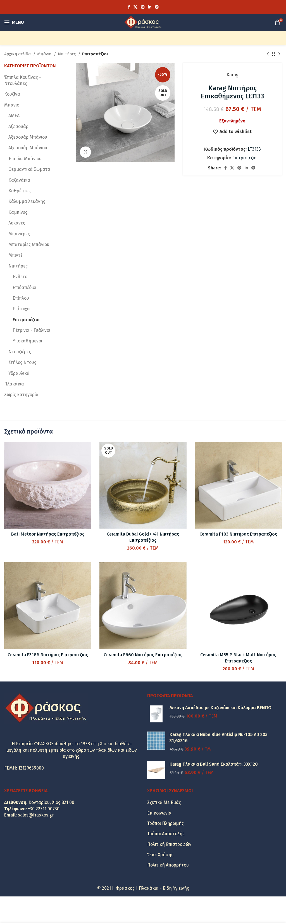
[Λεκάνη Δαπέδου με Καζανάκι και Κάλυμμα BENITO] (156, 714)
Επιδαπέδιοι (24, 287)
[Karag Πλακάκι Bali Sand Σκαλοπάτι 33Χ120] (156, 770)
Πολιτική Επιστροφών (169, 844)
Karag (233, 74)
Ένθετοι (20, 276)
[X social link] (135, 7)
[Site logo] (143, 22)
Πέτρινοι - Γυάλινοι (31, 330)
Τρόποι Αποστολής (166, 833)
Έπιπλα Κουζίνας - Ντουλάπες (22, 80)
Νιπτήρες (67, 53)
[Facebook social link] (129, 7)
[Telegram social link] (156, 7)
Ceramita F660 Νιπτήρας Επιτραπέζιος (143, 654)
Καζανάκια (19, 180)
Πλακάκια (14, 384)
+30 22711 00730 (43, 808)
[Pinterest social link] (142, 7)
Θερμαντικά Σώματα (29, 169)
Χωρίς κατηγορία (21, 394)
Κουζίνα (12, 94)
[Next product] (279, 54)
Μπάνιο (45, 53)
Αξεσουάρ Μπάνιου (27, 137)
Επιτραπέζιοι (95, 53)
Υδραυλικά (19, 373)
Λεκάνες (16, 223)
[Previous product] (268, 54)
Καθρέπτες (19, 190)
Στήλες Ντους (22, 362)
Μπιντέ (15, 255)
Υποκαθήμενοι (27, 341)
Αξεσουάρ (18, 126)
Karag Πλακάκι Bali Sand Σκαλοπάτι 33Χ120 (214, 764)
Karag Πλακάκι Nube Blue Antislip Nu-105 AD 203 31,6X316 (219, 737)
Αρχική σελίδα (18, 53)
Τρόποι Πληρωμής (165, 823)
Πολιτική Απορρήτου (168, 865)
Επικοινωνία (159, 813)
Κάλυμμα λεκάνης (26, 201)
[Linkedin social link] (149, 7)
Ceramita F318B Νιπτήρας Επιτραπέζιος (48, 654)
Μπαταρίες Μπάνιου (28, 244)
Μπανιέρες (19, 233)
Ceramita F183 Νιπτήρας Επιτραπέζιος (238, 534)
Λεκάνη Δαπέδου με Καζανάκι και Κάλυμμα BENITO (220, 707)
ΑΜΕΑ (14, 115)
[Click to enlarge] (85, 152)
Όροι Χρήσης (160, 854)
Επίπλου (21, 298)
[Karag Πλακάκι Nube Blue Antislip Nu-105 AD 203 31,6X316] (156, 742)
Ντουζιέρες (19, 351)
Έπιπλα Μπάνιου (25, 158)
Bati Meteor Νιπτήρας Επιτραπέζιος (47, 534)
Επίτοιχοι (21, 308)
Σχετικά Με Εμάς (164, 802)
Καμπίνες (17, 212)
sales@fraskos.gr (36, 815)
